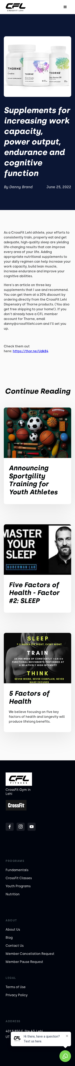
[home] (15, 7)
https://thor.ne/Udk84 (30, 351)
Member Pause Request (24, 962)
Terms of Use (16, 987)
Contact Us (15, 946)
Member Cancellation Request (30, 954)
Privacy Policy (17, 995)
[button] (65, 7)
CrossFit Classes (19, 878)
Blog (9, 938)
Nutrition (13, 894)
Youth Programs (18, 886)
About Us (13, 929)
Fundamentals (17, 870)
